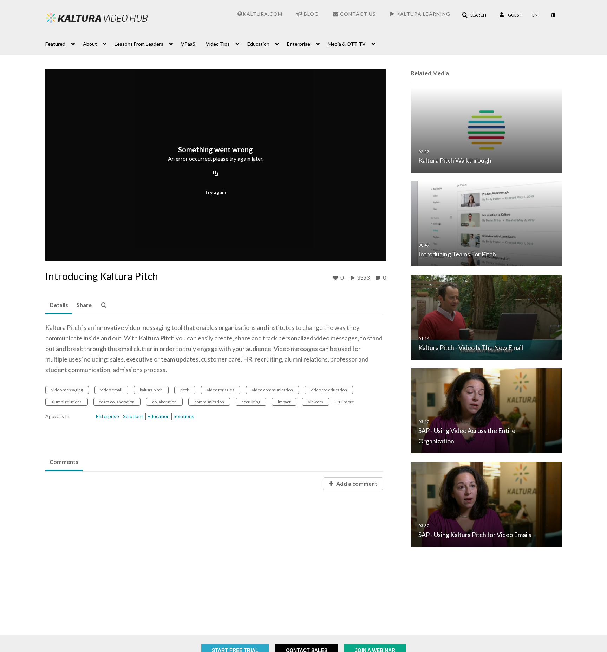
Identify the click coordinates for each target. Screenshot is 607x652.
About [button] (90, 44)
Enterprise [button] (298, 44)
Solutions (133, 416)
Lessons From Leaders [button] (139, 44)
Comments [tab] (64, 461)
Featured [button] (55, 44)
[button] (474, 15)
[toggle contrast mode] (553, 15)
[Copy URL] (215, 173)
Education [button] (258, 44)
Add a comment (356, 483)
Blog (310, 14)
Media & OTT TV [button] (347, 44)
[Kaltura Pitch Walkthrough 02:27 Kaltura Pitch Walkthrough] (486, 129)
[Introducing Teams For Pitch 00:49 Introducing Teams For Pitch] (486, 223)
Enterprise (107, 416)
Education (159, 416)
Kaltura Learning (422, 14)
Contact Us (357, 14)
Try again (215, 192)
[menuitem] (64, 43)
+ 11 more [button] (344, 401)
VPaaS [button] (188, 44)
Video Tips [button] (218, 44)
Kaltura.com (262, 14)
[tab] (58, 305)
